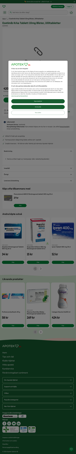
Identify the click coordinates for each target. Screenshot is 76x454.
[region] (38, 89)
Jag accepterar (38, 101)
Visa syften (38, 112)
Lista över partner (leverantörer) (19, 96)
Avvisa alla (38, 107)
